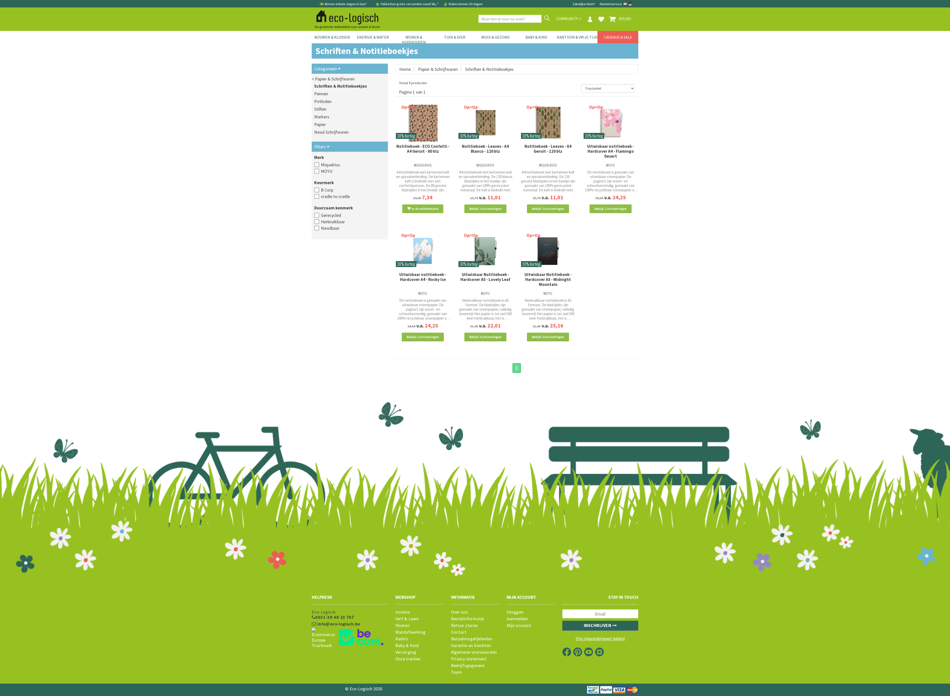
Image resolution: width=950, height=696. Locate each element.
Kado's (401, 639)
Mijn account (519, 625)
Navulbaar (330, 228)
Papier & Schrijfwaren (438, 69)
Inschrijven (598, 625)
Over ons (459, 612)
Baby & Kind (536, 37)
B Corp (327, 190)
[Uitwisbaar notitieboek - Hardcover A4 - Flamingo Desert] (611, 123)
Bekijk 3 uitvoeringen (485, 337)
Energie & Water (373, 37)
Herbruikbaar (333, 221)
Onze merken (408, 659)
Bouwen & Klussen (332, 37)
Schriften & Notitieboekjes (340, 86)
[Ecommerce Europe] (350, 628)
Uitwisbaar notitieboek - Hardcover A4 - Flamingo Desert (610, 151)
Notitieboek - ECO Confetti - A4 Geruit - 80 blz (423, 149)
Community (567, 18)
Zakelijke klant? (583, 4)
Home (405, 69)
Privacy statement (469, 659)
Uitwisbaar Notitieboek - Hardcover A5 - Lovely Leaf (485, 277)
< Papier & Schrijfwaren (333, 79)
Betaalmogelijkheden (472, 639)
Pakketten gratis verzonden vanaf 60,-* (409, 4)
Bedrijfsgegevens (468, 665)
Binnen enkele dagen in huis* (346, 4)
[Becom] (350, 637)
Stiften (320, 109)
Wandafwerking (410, 632)
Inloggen (515, 612)
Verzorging (405, 652)
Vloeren (402, 625)
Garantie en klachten (471, 645)
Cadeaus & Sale (618, 37)
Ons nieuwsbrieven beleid (600, 638)
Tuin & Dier (454, 37)
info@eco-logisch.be (338, 624)
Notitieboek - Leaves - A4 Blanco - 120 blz (485, 149)
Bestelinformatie (467, 618)
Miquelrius (330, 164)
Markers (321, 117)
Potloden (323, 101)
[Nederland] (625, 4)
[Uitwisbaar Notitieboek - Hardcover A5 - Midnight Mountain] (548, 251)
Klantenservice (611, 4)
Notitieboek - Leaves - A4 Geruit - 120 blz (547, 149)
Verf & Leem (407, 618)
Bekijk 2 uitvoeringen (485, 208)
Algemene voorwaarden (474, 652)
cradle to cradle (335, 196)
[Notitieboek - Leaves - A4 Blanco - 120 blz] (485, 123)
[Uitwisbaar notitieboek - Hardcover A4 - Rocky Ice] (423, 251)
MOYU (326, 171)
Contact (459, 632)
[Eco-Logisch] (345, 16)
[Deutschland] (630, 4)
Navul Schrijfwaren (331, 132)
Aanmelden (517, 618)
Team (456, 672)
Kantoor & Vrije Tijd (577, 37)
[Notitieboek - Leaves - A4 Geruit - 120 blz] (548, 123)
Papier (320, 124)
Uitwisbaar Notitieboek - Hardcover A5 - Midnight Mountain (548, 279)
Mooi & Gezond (495, 37)
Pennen (321, 94)
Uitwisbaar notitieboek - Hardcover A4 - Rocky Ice (422, 277)
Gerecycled (331, 215)
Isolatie (402, 612)
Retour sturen (464, 625)
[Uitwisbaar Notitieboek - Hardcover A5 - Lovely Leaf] (485, 251)
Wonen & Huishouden (414, 40)
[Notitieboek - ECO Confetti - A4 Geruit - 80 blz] (423, 123)
